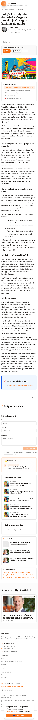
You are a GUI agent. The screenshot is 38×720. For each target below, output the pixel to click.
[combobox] (25, 51)
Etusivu (3, 658)
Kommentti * (5, 435)
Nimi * (3, 420)
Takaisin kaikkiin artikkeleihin (13, 9)
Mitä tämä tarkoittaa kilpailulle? (13, 93)
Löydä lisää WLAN (6, 697)
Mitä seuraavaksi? (10, 95)
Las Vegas (5, 634)
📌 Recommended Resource (13, 98)
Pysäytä (17, 51)
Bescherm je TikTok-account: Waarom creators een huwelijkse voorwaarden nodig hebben (19, 577)
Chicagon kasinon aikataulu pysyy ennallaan (17, 90)
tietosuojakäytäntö (11, 711)
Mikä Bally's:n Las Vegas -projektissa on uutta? (19, 87)
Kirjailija (3, 664)
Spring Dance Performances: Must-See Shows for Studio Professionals (19, 575)
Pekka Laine (13, 28)
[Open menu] (35, 4)
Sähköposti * (5, 427)
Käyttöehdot (5, 675)
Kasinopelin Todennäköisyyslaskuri (21, 385)
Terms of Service (8, 454)
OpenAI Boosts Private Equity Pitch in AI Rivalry (16, 572)
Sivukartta (4, 677)
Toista (8, 51)
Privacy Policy (33, 452)
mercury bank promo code (9, 693)
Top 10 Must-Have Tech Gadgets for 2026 (13, 695)
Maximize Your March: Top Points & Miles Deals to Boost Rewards (17, 701)
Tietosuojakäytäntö (7, 672)
